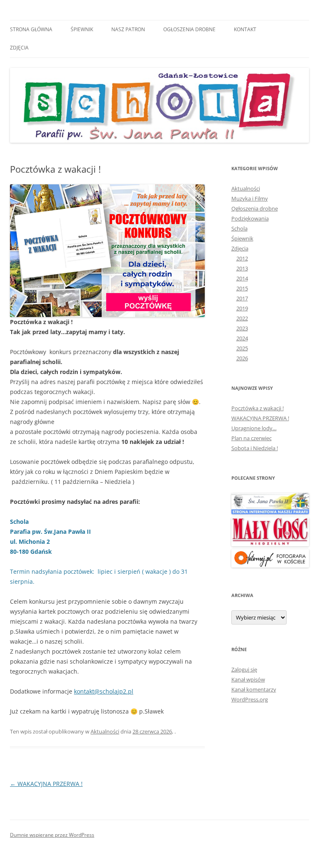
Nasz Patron (128, 29)
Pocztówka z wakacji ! (257, 408)
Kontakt (245, 29)
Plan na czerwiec (251, 438)
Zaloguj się (244, 669)
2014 (242, 278)
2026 (242, 358)
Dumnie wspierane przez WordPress (52, 834)
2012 (242, 258)
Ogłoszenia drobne (189, 29)
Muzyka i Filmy (249, 198)
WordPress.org (249, 699)
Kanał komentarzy (253, 689)
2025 (242, 348)
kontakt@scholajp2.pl (103, 691)
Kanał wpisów (248, 679)
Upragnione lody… (254, 428)
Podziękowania (250, 218)
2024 (242, 338)
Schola (239, 228)
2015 (242, 288)
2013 (242, 268)
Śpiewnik (82, 29)
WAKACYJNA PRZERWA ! (46, 784)
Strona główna (31, 29)
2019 (242, 308)
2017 (242, 298)
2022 (242, 318)
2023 (242, 328)
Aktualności (105, 731)
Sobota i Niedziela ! (254, 448)
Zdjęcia (19, 47)
